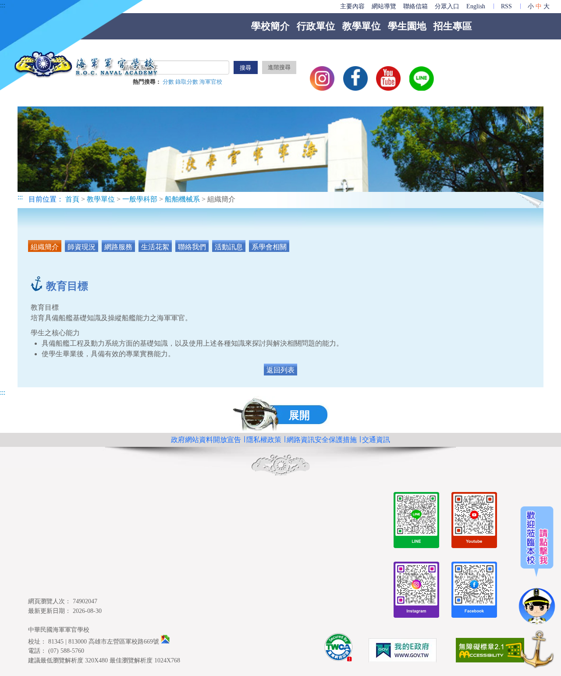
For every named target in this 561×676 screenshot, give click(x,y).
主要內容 (352, 6)
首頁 (72, 199)
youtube (388, 78)
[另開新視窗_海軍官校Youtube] (474, 521)
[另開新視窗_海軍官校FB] (474, 591)
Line (421, 78)
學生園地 (407, 26)
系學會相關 (269, 247)
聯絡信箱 (415, 6)
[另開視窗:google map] (165, 641)
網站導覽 (384, 6)
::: (2, 5)
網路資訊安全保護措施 (322, 439)
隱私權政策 (263, 439)
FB (355, 78)
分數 (169, 82)
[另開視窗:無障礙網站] (490, 651)
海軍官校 (210, 82)
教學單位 (361, 26)
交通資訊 (376, 439)
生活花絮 (155, 247)
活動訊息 (229, 247)
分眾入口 (447, 6)
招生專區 (452, 26)
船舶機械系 (183, 199)
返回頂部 (537, 651)
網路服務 (118, 247)
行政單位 (316, 26)
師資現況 (81, 247)
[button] (281, 414)
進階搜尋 (279, 67)
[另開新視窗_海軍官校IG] (416, 591)
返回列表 (280, 370)
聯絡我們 (192, 247)
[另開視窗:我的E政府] (402, 651)
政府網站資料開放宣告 (206, 439)
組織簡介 (45, 247)
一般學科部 (139, 199)
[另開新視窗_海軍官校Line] (416, 521)
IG (322, 78)
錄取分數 (187, 82)
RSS (506, 6)
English (475, 6)
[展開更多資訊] (537, 565)
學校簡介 (270, 26)
